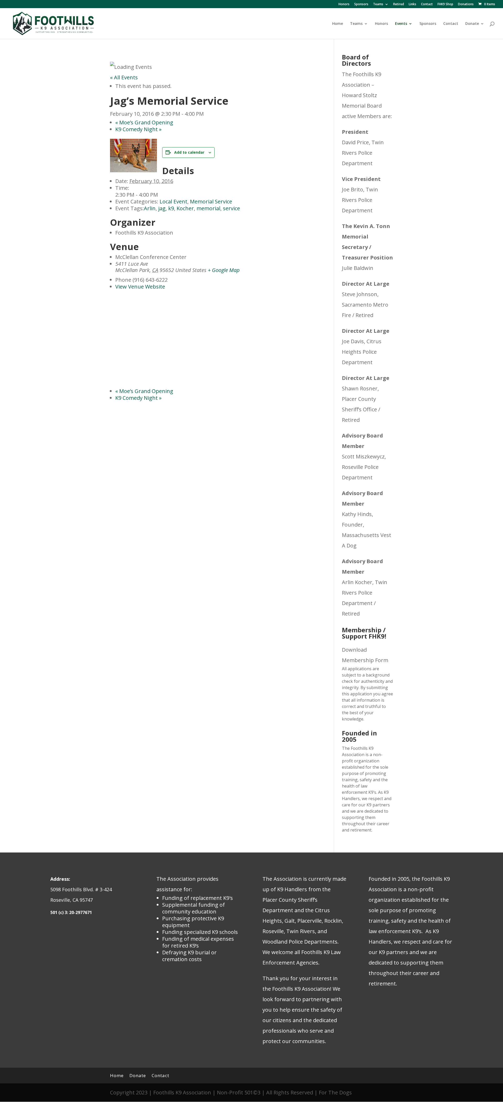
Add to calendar (189, 152)
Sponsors (361, 4)
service (231, 208)
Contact (427, 4)
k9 (171, 208)
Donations (466, 4)
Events (401, 24)
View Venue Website (140, 286)
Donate (472, 24)
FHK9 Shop (445, 4)
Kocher (185, 208)
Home (337, 24)
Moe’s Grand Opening (144, 122)
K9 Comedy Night (138, 129)
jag (162, 208)
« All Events (124, 77)
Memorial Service (211, 201)
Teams (378, 4)
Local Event (173, 201)
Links (412, 4)
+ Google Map (224, 270)
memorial (208, 208)
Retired (398, 4)
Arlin (150, 208)
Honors (343, 4)
